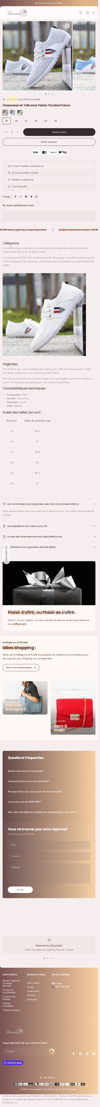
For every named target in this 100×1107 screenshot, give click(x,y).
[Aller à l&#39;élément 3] (52, 94)
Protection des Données (9, 998)
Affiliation (31, 995)
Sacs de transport (16, 707)
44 (55, 120)
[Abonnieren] (51, 1051)
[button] (6, 553)
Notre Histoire (33, 983)
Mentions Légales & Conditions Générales (11, 983)
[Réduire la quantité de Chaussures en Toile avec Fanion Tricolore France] (6, 132)
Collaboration (33, 991)
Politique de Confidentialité (9, 991)
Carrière (30, 987)
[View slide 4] (53, 958)
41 (26, 120)
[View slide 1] (44, 958)
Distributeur (32, 999)
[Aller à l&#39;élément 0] (46, 94)
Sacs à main (60, 728)
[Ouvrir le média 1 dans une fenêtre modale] (67, 25)
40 (16, 120)
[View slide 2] (47, 958)
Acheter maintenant (49, 142)
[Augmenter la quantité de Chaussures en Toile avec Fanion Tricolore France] (18, 132)
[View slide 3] (50, 958)
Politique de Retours (11, 1010)
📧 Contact (57, 983)
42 (36, 120)
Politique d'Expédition (8, 1004)
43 (45, 120)
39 (6, 120)
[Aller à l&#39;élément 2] (49, 94)
